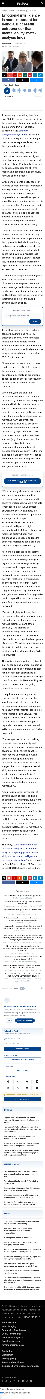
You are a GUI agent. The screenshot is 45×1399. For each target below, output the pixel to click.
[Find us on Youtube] (23, 1381)
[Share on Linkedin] (35, 75)
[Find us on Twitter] (6, 1381)
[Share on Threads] (22, 80)
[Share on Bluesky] (36, 80)
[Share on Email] (9, 75)
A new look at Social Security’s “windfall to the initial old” (21, 1182)
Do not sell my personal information (20, 1366)
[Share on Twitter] (4, 75)
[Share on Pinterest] (30, 75)
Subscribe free (22, 1049)
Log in (9, 1020)
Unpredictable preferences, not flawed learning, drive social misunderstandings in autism (21, 1120)
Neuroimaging (9, 1326)
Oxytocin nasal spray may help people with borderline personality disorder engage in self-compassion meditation (21, 1152)
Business (33, 11)
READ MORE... (31, 1317)
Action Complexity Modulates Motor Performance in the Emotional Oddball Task (22, 958)
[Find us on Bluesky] (31, 1381)
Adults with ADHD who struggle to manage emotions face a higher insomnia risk (21, 1144)
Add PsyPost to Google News (22, 1059)
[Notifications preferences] (1, 1397)
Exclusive (11, 11)
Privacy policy (9, 1358)
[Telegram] (37, 1087)
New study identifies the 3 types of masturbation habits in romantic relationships (18, 1230)
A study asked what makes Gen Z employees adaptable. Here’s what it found (22, 1189)
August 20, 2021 (20, 44)
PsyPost (22, 3)
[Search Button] (42, 3)
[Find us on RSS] (18, 1381)
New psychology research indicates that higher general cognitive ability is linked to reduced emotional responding (23, 927)
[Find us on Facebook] (2, 1381)
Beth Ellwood (6, 44)
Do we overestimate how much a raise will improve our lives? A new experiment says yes (21, 1174)
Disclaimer (7, 1355)
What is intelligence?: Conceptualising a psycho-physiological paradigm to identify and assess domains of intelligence (23, 948)
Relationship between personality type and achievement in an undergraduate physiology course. (23, 966)
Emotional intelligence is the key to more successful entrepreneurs (23, 903)
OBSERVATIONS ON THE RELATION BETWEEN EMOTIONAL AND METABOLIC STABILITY (22, 975)
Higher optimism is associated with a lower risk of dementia (21, 1272)
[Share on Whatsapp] (25, 75)
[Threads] (8, 1087)
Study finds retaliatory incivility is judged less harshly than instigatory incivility (22, 1258)
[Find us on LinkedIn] (10, 1381)
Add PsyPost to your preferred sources (22, 481)
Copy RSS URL (22, 1070)
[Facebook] (8, 1081)
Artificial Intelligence (12, 1337)
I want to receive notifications (16, 1393)
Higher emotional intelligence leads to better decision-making (22, 911)
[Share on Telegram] (40, 75)
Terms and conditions (13, 1362)
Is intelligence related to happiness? (18, 1238)
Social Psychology (22, 11)
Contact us (7, 1351)
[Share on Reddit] (20, 75)
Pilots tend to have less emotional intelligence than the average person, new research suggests (23, 919)
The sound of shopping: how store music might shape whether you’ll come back (20, 1203)
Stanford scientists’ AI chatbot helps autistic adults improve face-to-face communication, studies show (22, 1280)
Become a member (25, 1020)
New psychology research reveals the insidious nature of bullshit (19, 1137)
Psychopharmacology (13, 1345)
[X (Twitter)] (17, 1081)
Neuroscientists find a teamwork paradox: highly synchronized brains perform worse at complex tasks (22, 1129)
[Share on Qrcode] (14, 75)
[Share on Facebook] (8, 80)
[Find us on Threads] (27, 1381)
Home (4, 11)
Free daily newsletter (22, 310)
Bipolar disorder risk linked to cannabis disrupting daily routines (20, 1243)
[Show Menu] (3, 3)
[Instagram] (17, 1087)
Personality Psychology (14, 1330)
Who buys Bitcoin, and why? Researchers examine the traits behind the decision (21, 1196)
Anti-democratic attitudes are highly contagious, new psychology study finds (20, 1265)
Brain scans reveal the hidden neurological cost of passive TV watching (21, 1222)
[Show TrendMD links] (42, 988)
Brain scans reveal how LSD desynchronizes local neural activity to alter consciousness (22, 1288)
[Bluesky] (27, 1081)
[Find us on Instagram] (14, 1381)
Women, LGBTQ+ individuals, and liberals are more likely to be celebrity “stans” (22, 1250)
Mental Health (9, 1322)
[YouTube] (27, 1087)
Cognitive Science (11, 1341)
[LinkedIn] (37, 1081)
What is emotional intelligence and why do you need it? (23, 895)
